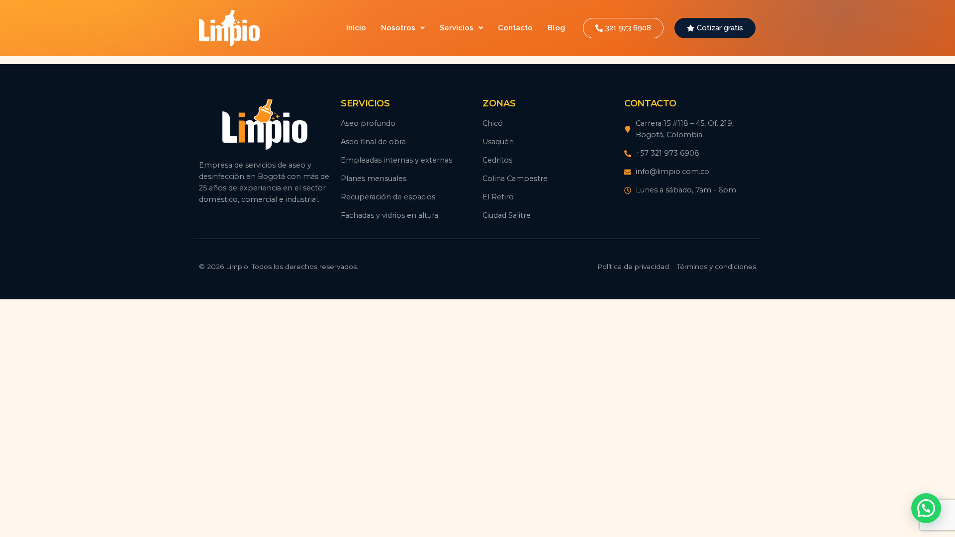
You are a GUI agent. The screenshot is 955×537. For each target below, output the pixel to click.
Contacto (515, 27)
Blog (556, 27)
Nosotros (398, 27)
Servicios (457, 27)
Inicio (356, 27)
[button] (403, 28)
